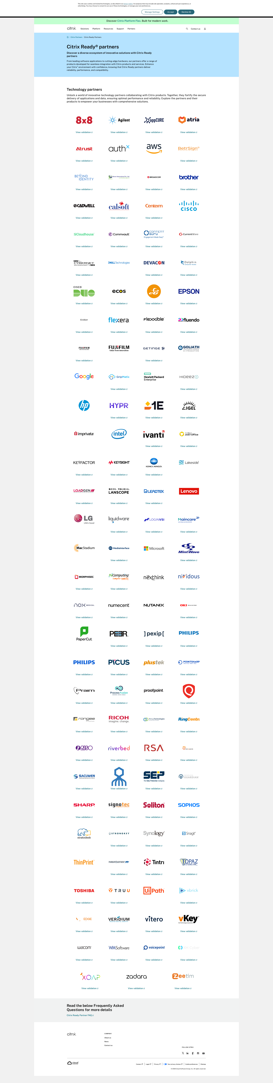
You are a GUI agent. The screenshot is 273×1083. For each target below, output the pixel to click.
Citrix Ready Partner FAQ (79, 1015)
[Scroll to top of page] (267, 1076)
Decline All (186, 12)
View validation (83, 132)
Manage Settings (152, 12)
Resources (108, 29)
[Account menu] (205, 28)
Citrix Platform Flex (129, 20)
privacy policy (128, 4)
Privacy (156, 1064)
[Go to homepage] (68, 37)
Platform (96, 29)
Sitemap (203, 1064)
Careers (138, 1064)
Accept (170, 12)
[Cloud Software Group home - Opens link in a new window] (73, 1064)
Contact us (195, 29)
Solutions (85, 29)
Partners (131, 29)
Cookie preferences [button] (191, 1064)
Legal (147, 1064)
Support (120, 29)
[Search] (187, 29)
